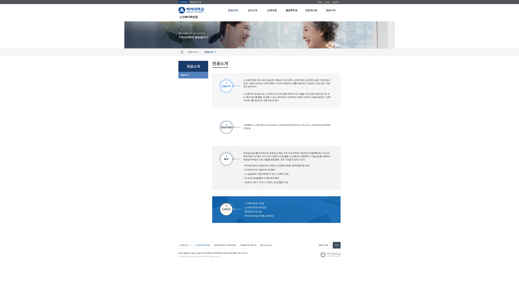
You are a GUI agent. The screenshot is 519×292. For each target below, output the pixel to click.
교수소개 (252, 10)
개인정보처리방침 (202, 245)
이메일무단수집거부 (248, 245)
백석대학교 (184, 2)
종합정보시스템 (195, 2)
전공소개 (232, 10)
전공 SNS (331, 10)
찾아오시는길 (265, 245)
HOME (319, 2)
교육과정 (272, 10)
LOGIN (327, 2)
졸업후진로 (292, 10)
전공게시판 (311, 10)
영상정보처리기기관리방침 (225, 245)
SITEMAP (335, 2)
